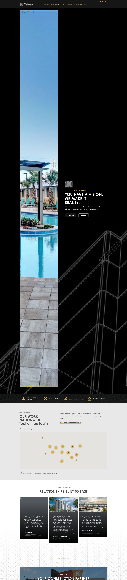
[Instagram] (100, 1)
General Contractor (76, 399)
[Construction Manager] (23, 398)
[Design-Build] (45, 399)
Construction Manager (32, 398)
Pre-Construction (99, 398)
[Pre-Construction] (89, 399)
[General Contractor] (65, 399)
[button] (55, 4)
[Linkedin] (105, 1)
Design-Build (53, 398)
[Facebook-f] (103, 1)
